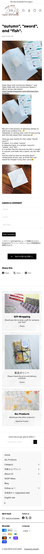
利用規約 (35, 243)
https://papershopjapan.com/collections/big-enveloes (20, 92)
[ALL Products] (22, 400)
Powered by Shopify (31, 549)
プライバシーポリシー (18, 243)
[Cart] (35, 10)
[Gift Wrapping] (22, 303)
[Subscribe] (35, 442)
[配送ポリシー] (22, 352)
